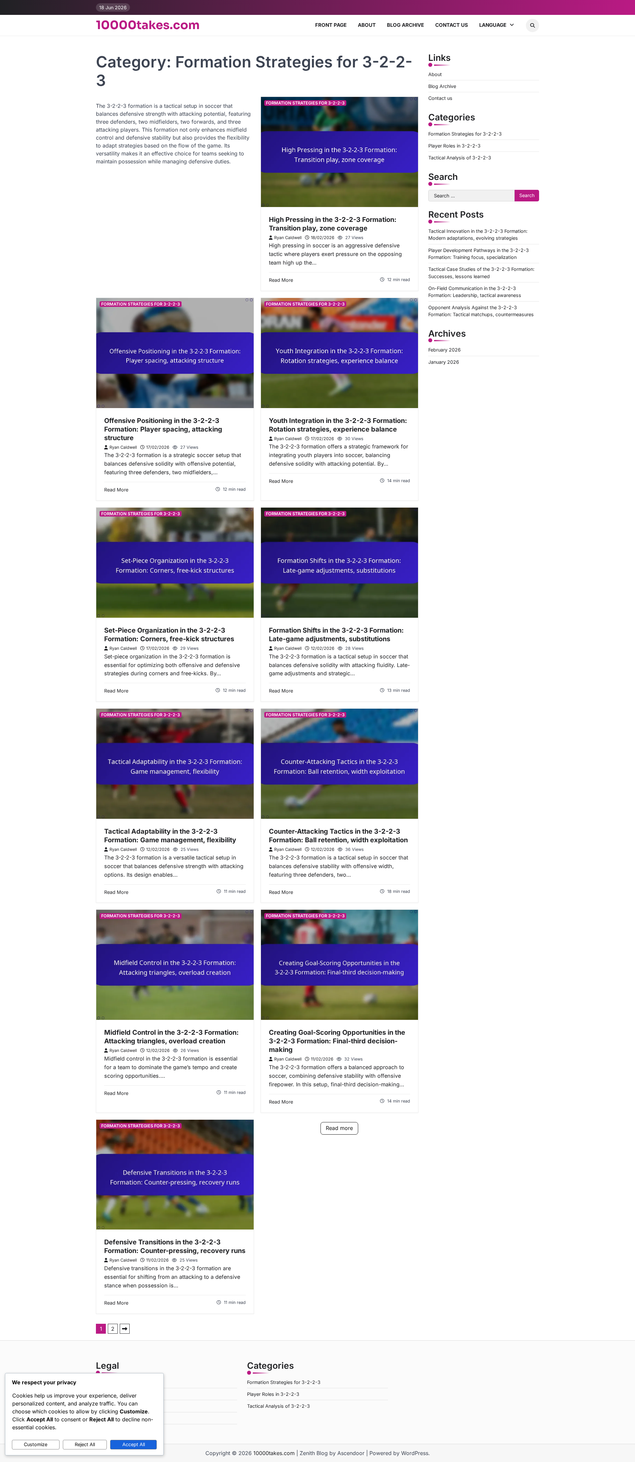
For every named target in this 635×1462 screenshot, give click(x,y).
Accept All (133, 1444)
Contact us (451, 25)
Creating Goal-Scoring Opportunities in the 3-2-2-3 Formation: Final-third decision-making (337, 1041)
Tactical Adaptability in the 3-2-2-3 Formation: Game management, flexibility (170, 835)
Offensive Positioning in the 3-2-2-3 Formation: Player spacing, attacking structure (163, 429)
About (367, 25)
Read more (339, 1128)
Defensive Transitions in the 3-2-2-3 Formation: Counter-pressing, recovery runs (174, 1246)
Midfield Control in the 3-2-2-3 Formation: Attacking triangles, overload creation (171, 1036)
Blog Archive (405, 25)
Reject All (85, 1444)
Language (492, 25)
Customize (35, 1444)
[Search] (532, 25)
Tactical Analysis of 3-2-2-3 (459, 157)
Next (125, 1329)
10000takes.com (148, 25)
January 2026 (443, 362)
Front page (331, 25)
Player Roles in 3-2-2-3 (454, 145)
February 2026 (444, 350)
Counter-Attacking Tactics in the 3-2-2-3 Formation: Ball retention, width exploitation (338, 835)
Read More (281, 280)
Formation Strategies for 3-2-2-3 (305, 103)
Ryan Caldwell (288, 237)
